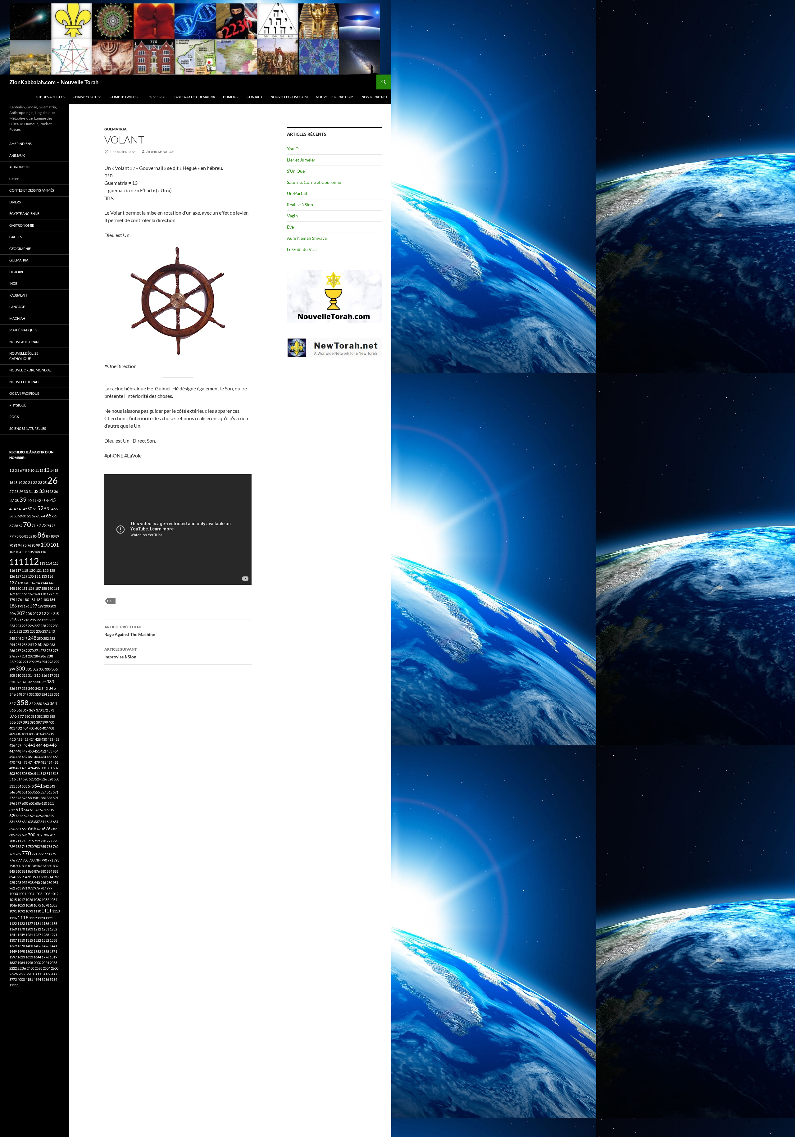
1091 (13, 911)
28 (16, 491)
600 (25, 803)
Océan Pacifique (24, 393)
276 (12, 656)
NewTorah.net (374, 97)
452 (43, 751)
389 (19, 722)
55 (56, 509)
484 (49, 762)
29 (21, 491)
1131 (37, 923)
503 (12, 773)
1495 (21, 951)
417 (45, 734)
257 (31, 644)
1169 (13, 929)
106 (31, 552)
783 (31, 860)
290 (19, 662)
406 (38, 728)
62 (33, 516)
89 (57, 536)
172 (49, 594)
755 (43, 846)
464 (43, 757)
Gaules (15, 237)
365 (12, 710)
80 (21, 536)
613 (19, 809)
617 (45, 810)
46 (11, 509)
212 (42, 613)
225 (24, 626)
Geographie (20, 249)
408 (51, 728)
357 (12, 703)
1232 (53, 929)
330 (37, 682)
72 (38, 525)
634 (24, 822)
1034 (53, 900)
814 (37, 866)
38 (17, 500)
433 (50, 739)
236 (39, 631)
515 (55, 773)
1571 (53, 951)
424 (31, 739)
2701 (30, 974)
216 (13, 619)
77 (11, 536)
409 (12, 734)
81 (26, 536)
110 (43, 552)
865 (31, 871)
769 (18, 854)
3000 (38, 974)
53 (46, 509)
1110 (37, 911)
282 (31, 656)
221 (46, 620)
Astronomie (20, 167)
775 (53, 854)
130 (31, 576)
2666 (22, 974)
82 (30, 536)
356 (56, 694)
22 (35, 482)
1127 (29, 923)
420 (12, 739)
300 (20, 668)
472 (18, 762)
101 (54, 545)
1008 (46, 894)
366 (19, 710)
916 (56, 877)
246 (18, 638)
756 (49, 846)
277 (18, 656)
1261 (29, 935)
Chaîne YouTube (87, 97)
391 (26, 722)
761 (12, 854)
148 (12, 588)
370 (39, 710)
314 (31, 675)
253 (52, 638)
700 (31, 834)
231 (12, 631)
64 (43, 516)
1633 (29, 957)
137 (13, 582)
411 (25, 734)
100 (45, 544)
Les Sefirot (156, 97)
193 (20, 606)
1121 (49, 918)
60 (24, 516)
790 (44, 860)
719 (37, 841)
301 (28, 669)
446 (53, 745)
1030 (37, 900)
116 (12, 570)
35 (51, 491)
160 (50, 588)
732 (18, 846)
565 (49, 792)
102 (12, 552)
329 (31, 682)
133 (44, 576)
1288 (45, 935)
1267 (37, 935)
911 (37, 877)
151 (24, 588)
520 (25, 779)
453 (49, 751)
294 (44, 662)
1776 (45, 957)
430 (44, 739)
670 (40, 829)
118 (25, 570)
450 (31, 751)
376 (13, 716)
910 (31, 877)
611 (51, 803)
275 (55, 650)
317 (50, 675)
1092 (21, 911)
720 (43, 841)
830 (49, 866)
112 (31, 561)
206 (12, 613)
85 (35, 536)
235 (32, 631)
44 (48, 500)
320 (12, 682)
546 (12, 792)
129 (24, 576)
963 (18, 888)
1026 (29, 900)
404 (25, 728)
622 (20, 816)
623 (26, 816)
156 (31, 588)
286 (43, 656)
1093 (29, 911)
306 (54, 669)
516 (12, 779)
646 (49, 822)
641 (43, 822)
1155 (53, 923)
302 (35, 669)
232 (19, 631)
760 (55, 846)
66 (54, 516)
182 (39, 599)
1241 (13, 935)
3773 (13, 979)
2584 (46, 968)
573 (18, 798)
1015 (13, 900)
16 (11, 482)
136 (50, 576)
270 (31, 650)
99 (38, 545)
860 (18, 871)
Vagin (292, 215)
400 (51, 722)
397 (39, 722)
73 (44, 525)
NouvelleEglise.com (289, 97)
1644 (37, 957)
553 (31, 792)
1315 (29, 940)
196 (26, 606)
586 (43, 798)
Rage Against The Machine (129, 631)
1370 (21, 946)
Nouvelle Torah (24, 382)
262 (46, 645)
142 (32, 583)
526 (44, 779)
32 (36, 491)
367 (25, 710)
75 (53, 526)
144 (45, 583)
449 (24, 751)
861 (24, 871)
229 (49, 626)
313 (24, 675)
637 (37, 822)
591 (55, 798)
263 (52, 645)
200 (47, 606)
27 (11, 491)
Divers (15, 202)
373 (51, 710)
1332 (45, 940)
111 (16, 561)
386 (12, 722)
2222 (13, 968)
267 (18, 650)
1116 (13, 918)
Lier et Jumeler (301, 159)
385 (52, 716)
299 (12, 669)
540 (31, 786)
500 (43, 768)
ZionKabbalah (160, 151)
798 (12, 866)
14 (52, 470)
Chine (14, 179)
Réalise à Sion (300, 204)
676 (47, 828)
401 (12, 728)
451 (37, 751)
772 (40, 854)
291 (25, 662)
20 (25, 482)
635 (31, 822)
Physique (17, 405)
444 (39, 745)
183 (46, 600)
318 (56, 675)
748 (24, 846)
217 (20, 620)
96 (29, 545)
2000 (37, 963)
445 (46, 745)
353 (38, 694)
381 (33, 716)
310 (18, 675)
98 (33, 545)
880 (43, 871)
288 (50, 656)
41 (34, 500)
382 (40, 716)
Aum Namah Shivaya (307, 238)
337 (18, 688)
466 (49, 757)
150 (18, 588)
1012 (54, 894)
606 (38, 803)
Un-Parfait (297, 193)
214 (49, 614)
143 (39, 583)
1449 (13, 951)
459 (24, 757)
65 (49, 515)
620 (13, 815)
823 (43, 866)
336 (12, 688)
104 (18, 552)
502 (55, 768)
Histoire (16, 272)
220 (40, 620)
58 (15, 516)
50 (29, 508)
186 (13, 605)
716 (31, 841)
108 (37, 552)
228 (43, 626)
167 (31, 594)
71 (33, 526)
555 (37, 792)
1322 (37, 940)
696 (24, 835)
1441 (53, 946)
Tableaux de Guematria (194, 97)
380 (27, 716)
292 (31, 662)
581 (37, 798)
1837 (13, 963)
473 (24, 762)
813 (31, 866)
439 (18, 745)
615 (32, 810)
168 (37, 594)
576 (24, 798)
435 (56, 739)
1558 (45, 951)
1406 (37, 946)
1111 (47, 910)
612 (12, 810)
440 (24, 745)
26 (52, 480)
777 (19, 860)
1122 (13, 923)
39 (23, 499)
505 (24, 773)
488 (12, 768)
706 (46, 835)
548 (18, 792)
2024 (45, 963)
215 (56, 614)
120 (32, 570)
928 (18, 882)
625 (32, 816)
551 (24, 792)
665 (24, 829)
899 (18, 877)
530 (56, 779)
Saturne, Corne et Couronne (314, 182)
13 (111, 601)
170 (43, 594)
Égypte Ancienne (24, 213)
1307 (13, 940)
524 (38, 779)
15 (56, 470)
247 (24, 638)
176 (19, 600)
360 (39, 704)
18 (15, 482)
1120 (41, 918)
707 (52, 835)
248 (32, 638)
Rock (14, 417)
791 (50, 860)
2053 (53, 963)
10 (32, 470)
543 (52, 786)
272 (43, 650)
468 (55, 757)
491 (18, 768)
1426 (45, 946)
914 (50, 877)
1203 (29, 929)
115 (55, 563)
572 (12, 798)
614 (26, 810)
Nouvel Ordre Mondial (30, 370)
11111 (14, 985)
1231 (45, 929)
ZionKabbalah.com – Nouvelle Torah (53, 82)
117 (18, 570)
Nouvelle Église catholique (23, 356)
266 (12, 650)
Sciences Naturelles (27, 428)
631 (12, 822)
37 (11, 500)
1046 (13, 905)
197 (33, 606)
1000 (13, 893)
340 (31, 688)
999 (49, 888)
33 (42, 491)
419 (51, 734)
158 (44, 588)
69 (20, 526)
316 (44, 675)
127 (18, 576)
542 (46, 786)
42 (39, 500)
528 (50, 779)
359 (32, 703)
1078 (45, 905)
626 (39, 816)
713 (24, 841)
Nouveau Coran (24, 342)
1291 (53, 935)
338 (24, 688)
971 (24, 888)
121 (39, 570)
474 (31, 762)
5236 (45, 979)
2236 (21, 968)
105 (24, 552)
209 (35, 614)
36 (56, 491)
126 (12, 576)
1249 (21, 935)
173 (56, 594)
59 (20, 516)
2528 (38, 968)
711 (18, 841)
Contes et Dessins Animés (31, 190)
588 (49, 798)
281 (24, 656)
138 (20, 583)
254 (12, 645)
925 (12, 882)
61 (29, 516)
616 (39, 810)
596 (12, 803)
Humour (230, 97)
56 (11, 516)
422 (25, 739)
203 (53, 606)
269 (24, 650)
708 (12, 841)
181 (32, 600)
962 (12, 888)
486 (55, 762)
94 (20, 545)
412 (32, 733)
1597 (13, 957)
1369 (13, 946)
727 (49, 841)
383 (46, 716)
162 (12, 594)
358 (22, 702)
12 (41, 470)
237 (45, 631)
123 (45, 570)
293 (38, 662)
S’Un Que (296, 171)
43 (43, 500)
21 (30, 482)
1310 (21, 940)
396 (32, 722)
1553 (37, 951)
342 (38, 688)
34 (47, 491)
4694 (37, 979)
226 (31, 626)
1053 (21, 905)
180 (26, 600)
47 (16, 509)
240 (51, 631)
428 (38, 739)
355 (50, 694)
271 (37, 650)
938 (31, 882)
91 (15, 545)
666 (32, 828)
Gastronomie (21, 225)
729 (12, 846)
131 (37, 576)
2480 (30, 968)
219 (33, 619)
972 (31, 888)
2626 (13, 974)
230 (55, 626)
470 (12, 762)
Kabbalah (18, 295)
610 (44, 803)
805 (24, 866)
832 (55, 866)
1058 (29, 905)
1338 (53, 940)
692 (18, 835)
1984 (21, 963)
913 (44, 877)
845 (12, 871)
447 (12, 751)
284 (37, 656)
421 (19, 739)
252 (46, 638)
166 (24, 594)
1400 (29, 946)
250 (40, 638)
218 (26, 620)
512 (43, 773)
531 (12, 786)
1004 (30, 894)
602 (31, 803)
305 (48, 669)
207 (20, 613)
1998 (29, 963)
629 (51, 816)
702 (39, 835)
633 (18, 822)
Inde (13, 283)
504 (18, 773)
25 (45, 482)
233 (26, 631)
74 (49, 526)
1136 (45, 923)
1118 (23, 917)
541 (38, 786)
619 (51, 810)
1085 (53, 905)
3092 (46, 974)
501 (49, 768)
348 (19, 694)
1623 (21, 957)
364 (53, 703)
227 (37, 626)
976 (37, 888)
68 (16, 526)
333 (50, 681)
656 (12, 829)
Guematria (115, 129)
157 (38, 588)
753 (37, 846)
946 (43, 882)
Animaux (17, 155)
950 (49, 882)
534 (18, 786)
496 (37, 768)
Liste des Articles (49, 97)
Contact (254, 97)
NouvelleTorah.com (334, 97)
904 (24, 877)
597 (18, 803)
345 (52, 688)
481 (43, 762)
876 (37, 871)
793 (56, 860)
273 (49, 650)
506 (31, 773)
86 (41, 534)
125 (52, 570)
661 (18, 829)
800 (18, 866)
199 (40, 606)
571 (55, 792)
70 (27, 524)
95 (24, 545)
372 (45, 710)
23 (40, 482)
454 (55, 751)
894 (12, 877)
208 (28, 614)
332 (43, 682)
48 (20, 509)
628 (45, 816)
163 (18, 594)
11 (37, 470)
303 (41, 669)
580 (31, 798)
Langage (17, 307)
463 (37, 757)
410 (18, 734)
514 (49, 773)
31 (31, 491)
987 (43, 888)
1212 (37, 929)
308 (12, 675)
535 (24, 786)
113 (42, 563)
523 (31, 779)
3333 (54, 974)
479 (37, 762)
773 (47, 854)
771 (34, 854)
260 (39, 644)
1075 (37, 905)
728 (55, 841)
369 (32, 710)
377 (20, 716)
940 (37, 882)
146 (51, 583)
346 (12, 694)
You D (293, 148)
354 (44, 694)
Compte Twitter (124, 97)
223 (12, 626)
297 (56, 662)
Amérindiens (20, 144)
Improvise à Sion (120, 653)
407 (45, 728)
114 (49, 563)
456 (12, 757)
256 (24, 645)
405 (31, 728)
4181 (29, 979)
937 (24, 882)
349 (25, 694)
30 (26, 491)
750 (31, 846)
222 (52, 620)
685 (12, 835)
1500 (29, 951)
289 (12, 662)
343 (44, 688)
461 (31, 757)
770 (26, 853)
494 (31, 768)
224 (18, 626)
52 (40, 508)
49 (25, 509)
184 (52, 600)
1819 (53, 957)
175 (12, 600)
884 (49, 871)
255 (18, 645)
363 (46, 703)
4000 (21, 979)
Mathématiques (23, 330)
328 (24, 682)
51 (35, 509)
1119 (33, 918)
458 (18, 757)
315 (37, 675)
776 (12, 860)
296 (50, 662)
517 (19, 779)
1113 (56, 911)
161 (56, 588)
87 (48, 536)
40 (29, 500)
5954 (53, 979)
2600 (54, 968)
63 (38, 516)
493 (24, 768)
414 (39, 734)
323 (18, 682)
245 (12, 638)
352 (31, 694)
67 (11, 526)
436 (12, 745)
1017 (21, 900)
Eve (290, 227)
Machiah (17, 318)
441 (31, 745)
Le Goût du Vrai (302, 249)
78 (16, 536)
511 (37, 773)
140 (26, 583)
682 (54, 829)
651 (55, 822)
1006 (38, 894)
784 (38, 860)
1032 (45, 900)
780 (25, 860)
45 (53, 500)
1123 (21, 923)
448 (18, 751)
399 (45, 722)
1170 (21, 929)
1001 (22, 894)
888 (55, 871)
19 (20, 482)
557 (43, 792)
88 (53, 536)
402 (19, 728)
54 (51, 509)
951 (55, 882)
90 (11, 545)
